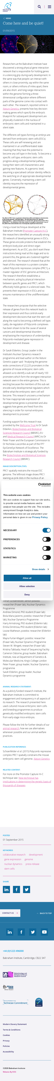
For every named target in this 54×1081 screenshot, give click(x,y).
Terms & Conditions (11, 1029)
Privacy (6, 1040)
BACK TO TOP (46, 913)
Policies (6, 1046)
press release (32, 864)
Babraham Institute (15, 7)
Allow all (27, 578)
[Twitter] (32, 934)
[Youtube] (44, 934)
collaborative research (14, 854)
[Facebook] (21, 934)
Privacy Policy (40, 517)
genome (29, 859)
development (36, 854)
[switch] (46, 539)
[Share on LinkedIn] (6, 890)
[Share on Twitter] (26, 890)
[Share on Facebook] (16, 890)
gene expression (12, 859)
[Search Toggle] (39, 6)
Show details (38, 569)
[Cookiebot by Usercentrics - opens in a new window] (38, 485)
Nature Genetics (11, 108)
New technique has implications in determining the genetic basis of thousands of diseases (27, 781)
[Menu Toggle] (49, 6)
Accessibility (8, 1051)
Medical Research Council (20, 436)
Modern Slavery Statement (15, 1024)
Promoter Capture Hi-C (35, 230)
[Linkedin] (9, 934)
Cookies (6, 1035)
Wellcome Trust (28, 425)
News (8, 18)
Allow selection (27, 586)
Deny (27, 594)
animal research (11, 728)
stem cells (9, 868)
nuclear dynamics (13, 864)
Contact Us (8, 913)
